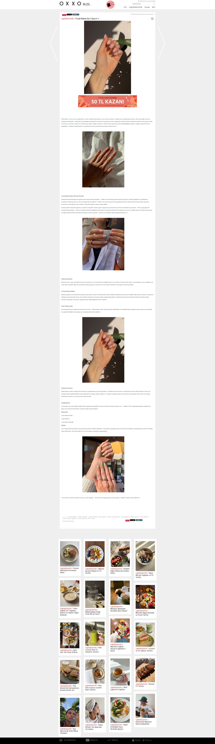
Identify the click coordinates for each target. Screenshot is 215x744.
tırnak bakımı (143, 517)
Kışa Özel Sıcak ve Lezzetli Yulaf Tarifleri (93, 687)
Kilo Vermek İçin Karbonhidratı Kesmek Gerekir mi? (69, 688)
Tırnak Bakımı (72, 517)
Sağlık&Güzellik (135, 7)
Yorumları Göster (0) (149, 14)
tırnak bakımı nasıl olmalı (86, 518)
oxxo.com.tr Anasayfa (150, 1)
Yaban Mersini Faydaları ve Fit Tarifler (145, 575)
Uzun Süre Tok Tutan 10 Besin (68, 651)
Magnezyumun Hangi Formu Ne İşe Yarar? (92, 612)
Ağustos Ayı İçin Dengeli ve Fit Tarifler (94, 571)
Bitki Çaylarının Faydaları (118, 688)
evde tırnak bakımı (113, 517)
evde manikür (83, 517)
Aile (153, 7)
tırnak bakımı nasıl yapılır (129, 517)
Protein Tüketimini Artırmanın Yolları (69, 570)
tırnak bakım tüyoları (70, 518)
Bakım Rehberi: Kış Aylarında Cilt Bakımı (94, 727)
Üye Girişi (140, 1)
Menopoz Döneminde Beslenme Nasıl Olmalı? (118, 608)
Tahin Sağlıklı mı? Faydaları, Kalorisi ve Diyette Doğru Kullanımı (69, 611)
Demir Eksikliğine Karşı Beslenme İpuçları (119, 727)
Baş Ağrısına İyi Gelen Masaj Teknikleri (69, 731)
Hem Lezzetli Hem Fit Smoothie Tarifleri (93, 649)
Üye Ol (144, 1)
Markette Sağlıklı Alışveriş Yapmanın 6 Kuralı (117, 647)
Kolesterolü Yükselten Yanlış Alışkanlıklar (144, 722)
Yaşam (147, 7)
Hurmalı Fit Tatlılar (145, 685)
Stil (125, 7)
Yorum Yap (71, 521)
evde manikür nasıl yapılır (97, 517)
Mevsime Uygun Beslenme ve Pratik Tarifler (145, 613)
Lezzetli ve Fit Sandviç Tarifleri (145, 649)
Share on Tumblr (75, 14)
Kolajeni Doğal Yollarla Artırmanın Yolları (119, 571)
